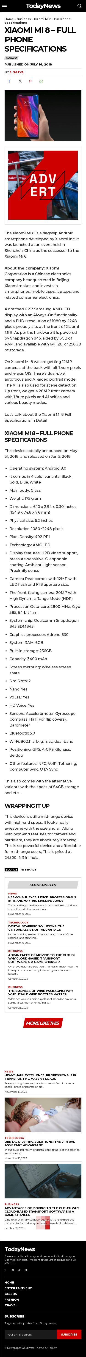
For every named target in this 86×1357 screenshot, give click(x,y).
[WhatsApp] (40, 81)
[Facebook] (9, 81)
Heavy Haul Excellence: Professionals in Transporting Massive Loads (42, 898)
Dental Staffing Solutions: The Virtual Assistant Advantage (36, 927)
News (12, 893)
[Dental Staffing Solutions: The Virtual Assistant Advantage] (43, 1115)
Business (24, 19)
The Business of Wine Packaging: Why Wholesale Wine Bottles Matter (40, 992)
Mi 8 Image (28, 869)
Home (9, 19)
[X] (19, 81)
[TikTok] (19, 1270)
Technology (18, 922)
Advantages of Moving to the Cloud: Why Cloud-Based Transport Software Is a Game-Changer (41, 958)
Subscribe (69, 1334)
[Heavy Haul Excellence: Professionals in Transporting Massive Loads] (43, 1048)
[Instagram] (12, 1270)
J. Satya (17, 72)
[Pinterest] (30, 81)
